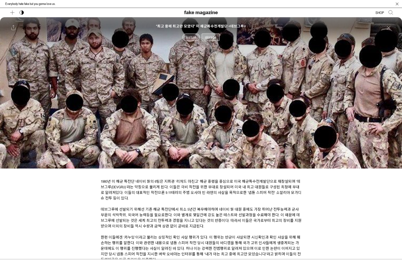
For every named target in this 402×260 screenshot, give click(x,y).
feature (191, 37)
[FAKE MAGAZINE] (201, 12)
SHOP (379, 12)
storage (210, 37)
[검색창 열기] (391, 13)
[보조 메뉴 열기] (12, 13)
